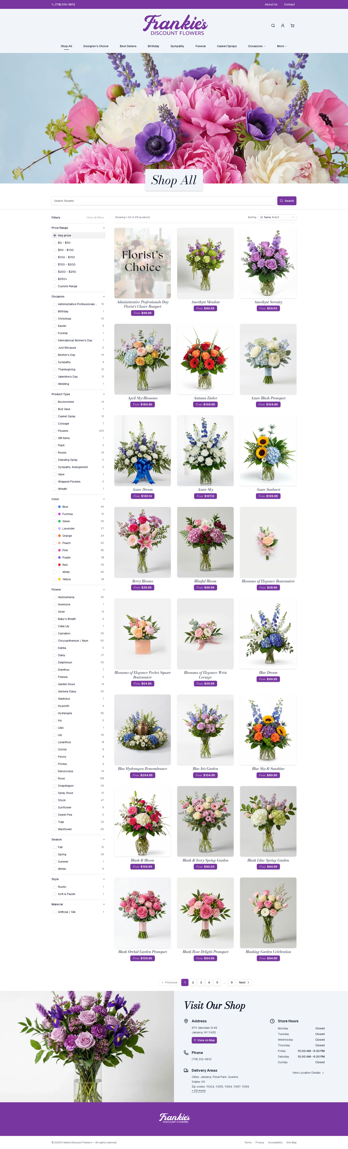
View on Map (206, 1040)
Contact (289, 4)
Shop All (66, 46)
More (280, 46)
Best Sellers (128, 46)
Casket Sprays (227, 46)
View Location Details (306, 1072)
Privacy (260, 1142)
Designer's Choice (96, 46)
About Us (271, 4)
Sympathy (177, 46)
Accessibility (275, 1142)
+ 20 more (199, 1090)
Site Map (291, 1142)
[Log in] (283, 26)
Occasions (255, 46)
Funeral (201, 46)
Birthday (153, 46)
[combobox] (277, 217)
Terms (248, 1142)
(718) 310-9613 (65, 4)
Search (289, 201)
